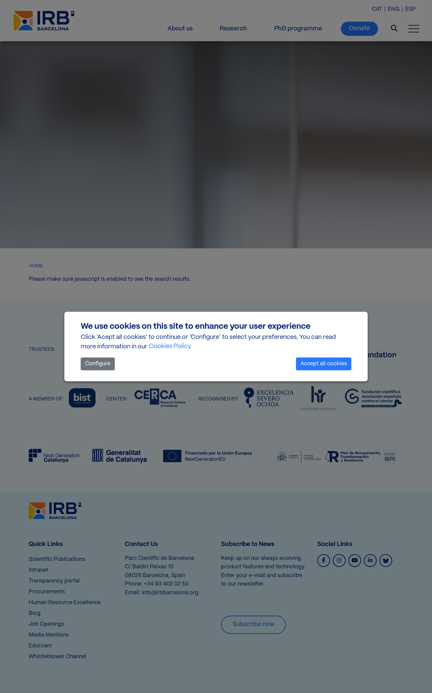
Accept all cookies (323, 363)
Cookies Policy (170, 346)
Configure (97, 363)
